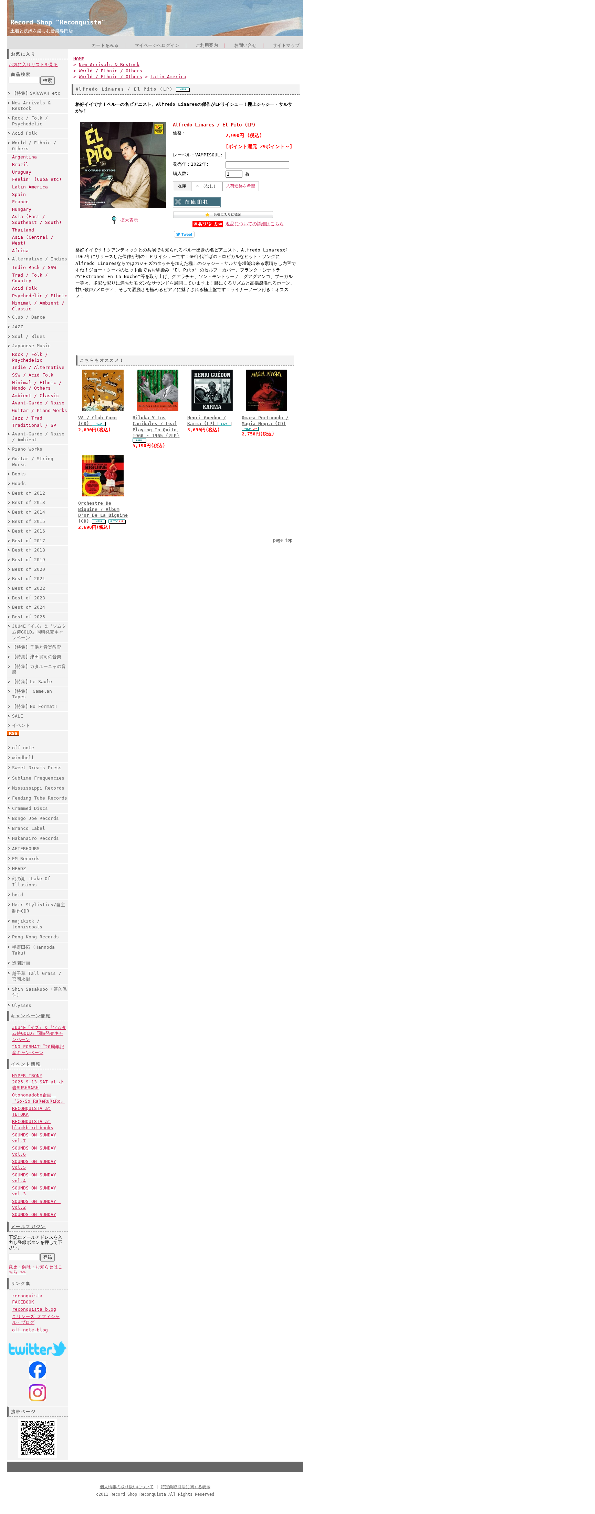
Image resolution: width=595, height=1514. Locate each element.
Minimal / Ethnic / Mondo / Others (37, 385)
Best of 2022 (28, 588)
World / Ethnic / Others (34, 145)
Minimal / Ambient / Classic (38, 305)
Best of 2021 (28, 578)
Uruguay (21, 172)
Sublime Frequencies (38, 778)
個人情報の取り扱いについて (127, 1486)
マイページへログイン (157, 45)
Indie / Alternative (38, 367)
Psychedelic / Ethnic (39, 295)
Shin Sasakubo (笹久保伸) (39, 992)
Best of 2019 (28, 559)
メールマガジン (28, 1226)
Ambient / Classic (35, 395)
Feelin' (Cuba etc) (37, 179)
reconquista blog (34, 1309)
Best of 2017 (28, 540)
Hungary (21, 209)
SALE (17, 716)
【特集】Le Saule (32, 681)
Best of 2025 (28, 616)
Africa (20, 250)
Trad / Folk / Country (30, 278)
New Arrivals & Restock (31, 105)
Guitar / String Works (32, 461)
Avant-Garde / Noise (38, 402)
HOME (78, 58)
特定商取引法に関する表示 (185, 1486)
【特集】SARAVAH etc (36, 93)
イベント (21, 725)
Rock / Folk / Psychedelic (30, 120)
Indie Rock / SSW (34, 267)
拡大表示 (129, 220)
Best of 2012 (28, 493)
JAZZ (17, 326)
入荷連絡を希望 (240, 186)
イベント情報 (26, 1064)
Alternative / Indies (39, 258)
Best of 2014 (28, 512)
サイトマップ (286, 45)
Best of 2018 (28, 550)
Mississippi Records (38, 788)
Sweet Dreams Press (37, 767)
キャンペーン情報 (31, 1015)
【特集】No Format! (35, 706)
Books (19, 473)
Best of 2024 (28, 607)
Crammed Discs (30, 808)
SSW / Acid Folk (32, 375)
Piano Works (27, 449)
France (20, 201)
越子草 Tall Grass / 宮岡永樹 (36, 976)
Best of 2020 (28, 569)
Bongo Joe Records (35, 818)
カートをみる (105, 45)
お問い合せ (245, 45)
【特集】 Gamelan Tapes (32, 694)
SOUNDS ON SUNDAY (34, 1214)
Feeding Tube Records (39, 798)
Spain (19, 194)
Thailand (23, 230)
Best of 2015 (28, 521)
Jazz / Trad (27, 418)
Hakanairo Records (35, 838)
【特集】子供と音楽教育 (36, 647)
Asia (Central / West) (32, 240)
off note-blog (30, 1329)
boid (17, 894)
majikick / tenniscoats (27, 923)
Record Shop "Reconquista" (57, 22)
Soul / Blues (28, 336)
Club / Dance (28, 317)
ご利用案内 (207, 45)
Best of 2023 (28, 597)
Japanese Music (31, 345)
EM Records (26, 858)
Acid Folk (24, 133)
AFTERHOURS (26, 848)
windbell (23, 757)
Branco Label (28, 828)
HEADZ (19, 868)
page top (282, 540)
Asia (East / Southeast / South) (37, 219)
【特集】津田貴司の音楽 (36, 656)
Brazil (20, 164)
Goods (19, 483)
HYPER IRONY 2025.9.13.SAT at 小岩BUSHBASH (37, 1081)
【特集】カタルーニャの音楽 (39, 669)
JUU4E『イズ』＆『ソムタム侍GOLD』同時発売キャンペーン (39, 632)
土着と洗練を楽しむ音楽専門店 (41, 30)
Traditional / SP (34, 425)
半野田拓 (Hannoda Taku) (33, 950)
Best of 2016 (28, 531)
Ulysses (21, 1005)
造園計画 (21, 963)
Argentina (24, 156)
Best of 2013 (28, 502)
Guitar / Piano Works (39, 410)
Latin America (30, 186)
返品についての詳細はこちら (255, 223)
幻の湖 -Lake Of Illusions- (31, 881)
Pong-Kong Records (35, 936)
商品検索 (21, 74)
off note (23, 747)
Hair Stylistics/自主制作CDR (38, 907)
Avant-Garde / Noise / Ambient (38, 436)
